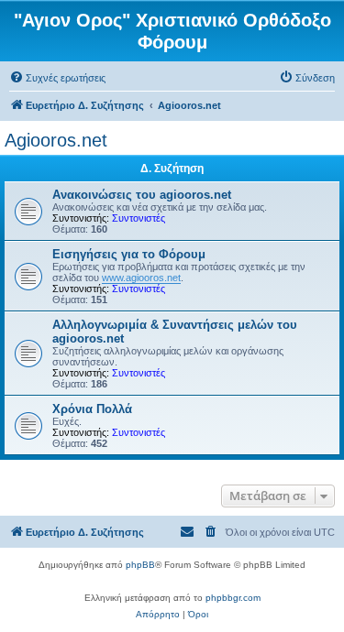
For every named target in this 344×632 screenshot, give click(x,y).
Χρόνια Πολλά (92, 409)
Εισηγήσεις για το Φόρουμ (128, 254)
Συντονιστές (138, 217)
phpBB (140, 565)
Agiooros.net (56, 140)
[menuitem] (57, 78)
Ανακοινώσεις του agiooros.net (141, 195)
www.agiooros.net (141, 277)
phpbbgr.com (233, 598)
